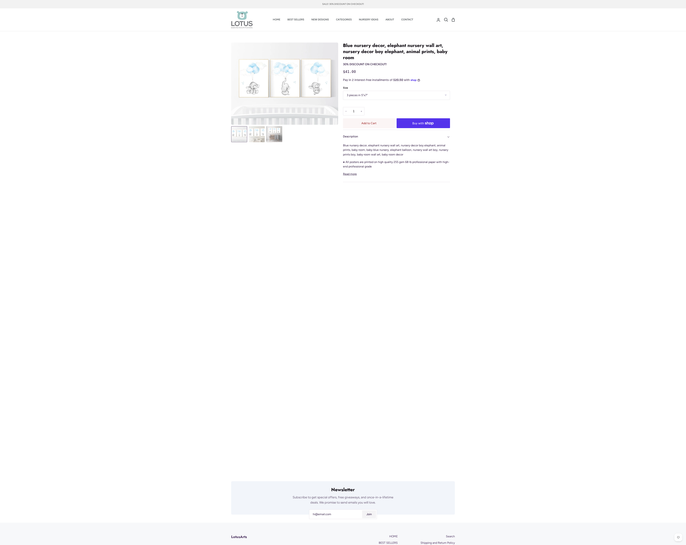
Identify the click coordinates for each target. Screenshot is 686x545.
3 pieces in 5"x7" (357, 95)
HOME (393, 536)
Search (450, 536)
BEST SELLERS (388, 542)
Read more (350, 174)
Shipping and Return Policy (438, 542)
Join (369, 514)
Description (350, 136)
